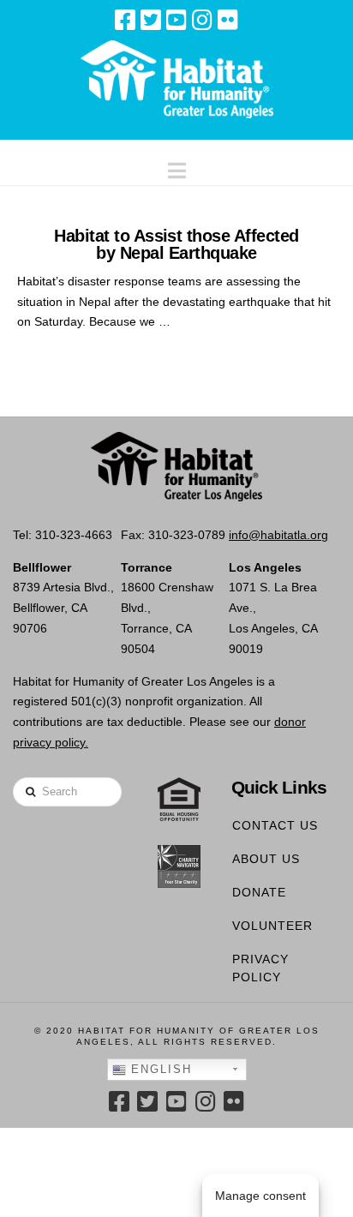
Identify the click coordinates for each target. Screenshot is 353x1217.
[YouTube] (176, 19)
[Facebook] (125, 19)
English (159, 1069)
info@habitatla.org (278, 535)
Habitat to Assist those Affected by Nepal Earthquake (176, 244)
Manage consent (260, 1195)
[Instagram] (202, 19)
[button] (177, 167)
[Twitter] (151, 19)
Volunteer (272, 925)
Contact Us (275, 825)
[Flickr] (228, 19)
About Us (266, 859)
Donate (259, 892)
